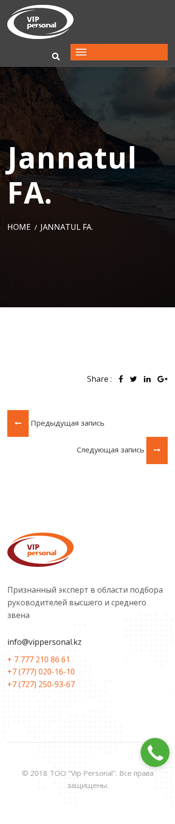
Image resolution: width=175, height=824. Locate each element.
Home (19, 227)
